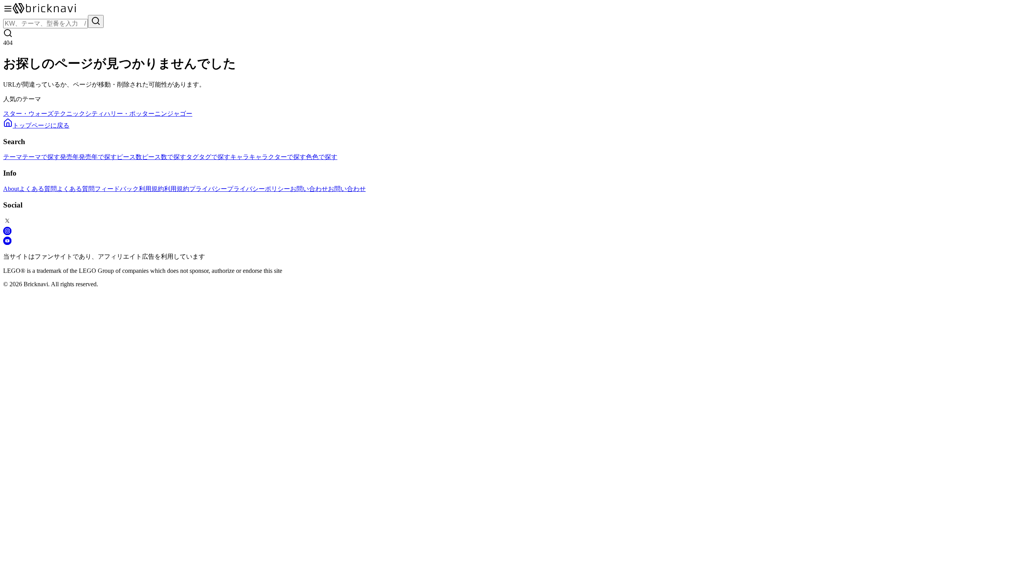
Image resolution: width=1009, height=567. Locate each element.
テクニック (69, 113)
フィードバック (117, 188)
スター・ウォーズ (28, 113)
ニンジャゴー (173, 113)
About (11, 188)
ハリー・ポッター (129, 113)
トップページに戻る (41, 125)
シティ (94, 113)
